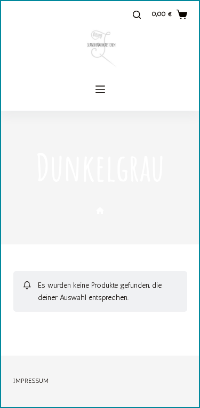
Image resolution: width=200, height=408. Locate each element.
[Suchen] (137, 15)
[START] (100, 211)
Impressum (31, 380)
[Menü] (100, 89)
